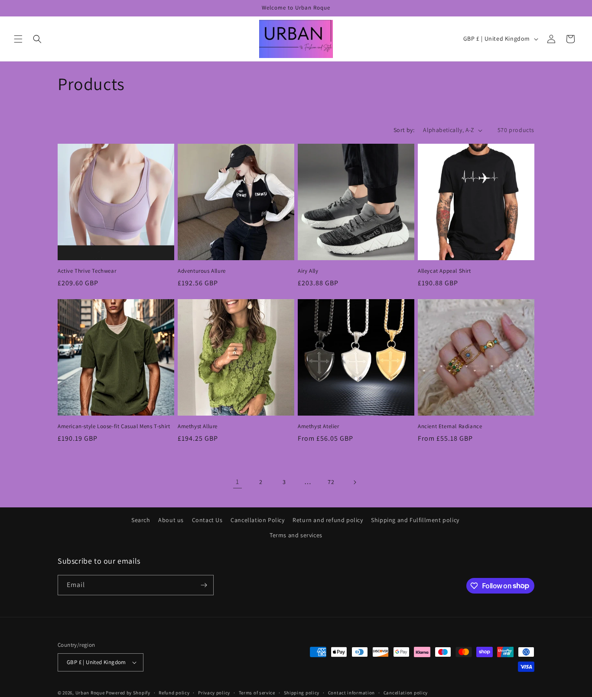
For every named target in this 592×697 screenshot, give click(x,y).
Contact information (351, 693)
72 (331, 482)
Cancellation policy (406, 693)
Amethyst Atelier (318, 426)
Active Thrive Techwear (87, 271)
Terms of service (257, 693)
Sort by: (404, 130)
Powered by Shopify (128, 693)
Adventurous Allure (202, 271)
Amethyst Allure (198, 426)
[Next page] (354, 482)
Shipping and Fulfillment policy (415, 520)
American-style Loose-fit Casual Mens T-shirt (114, 426)
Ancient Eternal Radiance (450, 426)
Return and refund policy (328, 520)
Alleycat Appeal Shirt (444, 271)
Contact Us (207, 520)
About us (171, 520)
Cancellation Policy (257, 520)
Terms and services (296, 535)
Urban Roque (90, 693)
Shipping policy (302, 693)
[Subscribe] (203, 585)
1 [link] (237, 481)
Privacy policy (214, 693)
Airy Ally (308, 271)
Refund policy (174, 693)
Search (140, 520)
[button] (18, 38)
